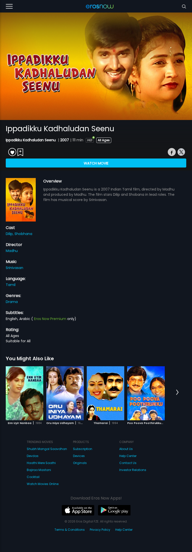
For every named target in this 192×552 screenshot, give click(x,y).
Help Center (127, 456)
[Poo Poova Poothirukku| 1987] (146, 393)
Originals (80, 463)
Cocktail (33, 477)
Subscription (82, 449)
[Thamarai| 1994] (105, 393)
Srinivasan (14, 267)
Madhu (12, 250)
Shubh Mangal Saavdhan (47, 449)
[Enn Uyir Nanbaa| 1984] (24, 393)
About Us (126, 449)
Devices (79, 456)
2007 (64, 140)
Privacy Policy (100, 530)
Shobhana (23, 233)
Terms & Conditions (69, 530)
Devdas (32, 456)
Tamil (11, 284)
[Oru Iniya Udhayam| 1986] (65, 393)
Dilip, (10, 233)
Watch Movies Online (42, 484)
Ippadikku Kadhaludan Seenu (31, 140)
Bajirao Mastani (39, 470)
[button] (177, 393)
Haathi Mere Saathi (41, 463)
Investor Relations (132, 470)
